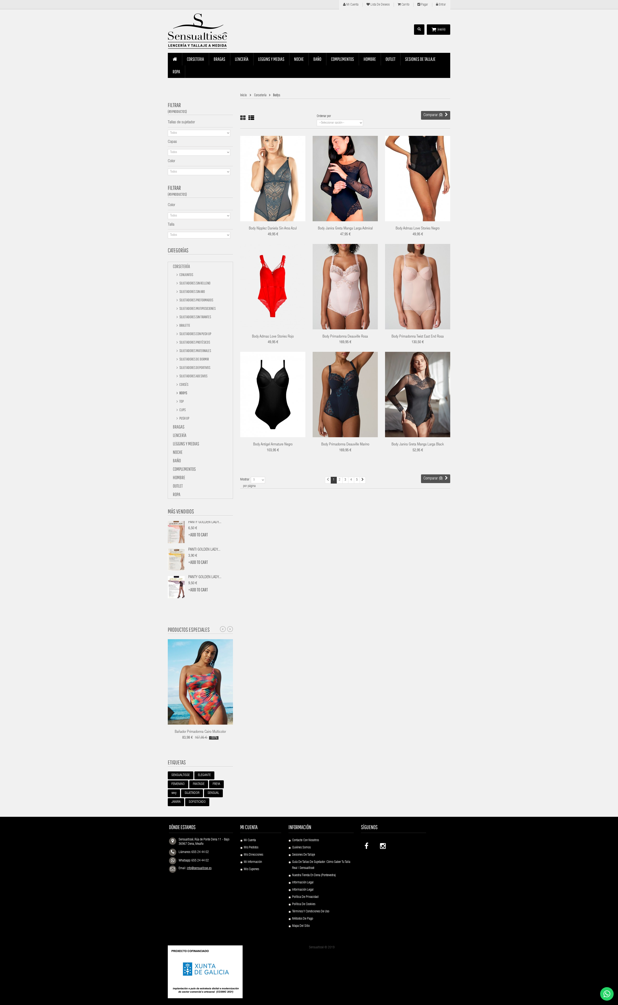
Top (181, 401)
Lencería (179, 435)
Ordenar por (324, 116)
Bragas (178, 427)
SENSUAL (213, 793)
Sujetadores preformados (196, 300)
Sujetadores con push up (195, 334)
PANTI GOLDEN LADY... (204, 550)
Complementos (184, 469)
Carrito (405, 5)
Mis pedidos (251, 847)
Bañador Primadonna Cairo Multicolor (200, 732)
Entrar (442, 5)
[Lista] (251, 118)
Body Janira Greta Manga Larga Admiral (345, 229)
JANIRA (176, 802)
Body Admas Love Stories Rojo (273, 337)
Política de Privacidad (305, 897)
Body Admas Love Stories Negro (418, 229)
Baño (177, 460)
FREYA (216, 784)
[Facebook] (367, 845)
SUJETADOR (192, 793)
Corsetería (181, 266)
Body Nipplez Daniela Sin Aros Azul (273, 229)
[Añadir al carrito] (257, 172)
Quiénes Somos (301, 847)
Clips (182, 410)
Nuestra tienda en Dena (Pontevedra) (314, 875)
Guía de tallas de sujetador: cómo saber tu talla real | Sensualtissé (321, 865)
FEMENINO (178, 784)
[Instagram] (382, 845)
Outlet (178, 486)
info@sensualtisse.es (199, 868)
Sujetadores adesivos (193, 376)
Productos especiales (189, 629)
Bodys (183, 393)
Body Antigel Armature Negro (273, 445)
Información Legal (303, 882)
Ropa (176, 494)
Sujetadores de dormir (194, 359)
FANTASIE (198, 784)
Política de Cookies (303, 904)
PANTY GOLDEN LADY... (204, 522)
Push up (184, 418)
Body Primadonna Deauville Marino (345, 445)
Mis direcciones (253, 855)
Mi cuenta (352, 5)
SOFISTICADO (197, 802)
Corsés (183, 384)
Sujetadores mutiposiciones (197, 308)
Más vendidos (181, 511)
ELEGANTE (204, 775)
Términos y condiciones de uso (310, 911)
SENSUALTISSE (180, 775)
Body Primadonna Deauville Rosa (345, 337)
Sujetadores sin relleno (195, 283)
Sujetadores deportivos (194, 367)
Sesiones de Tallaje (303, 855)
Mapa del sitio (301, 926)
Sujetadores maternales (195, 350)
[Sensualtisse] (200, 31)
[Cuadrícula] (243, 118)
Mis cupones (251, 869)
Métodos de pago (302, 919)
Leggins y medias (186, 443)
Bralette (184, 325)
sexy (173, 793)
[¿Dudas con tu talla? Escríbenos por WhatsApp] (607, 994)
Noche (178, 452)
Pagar (424, 5)
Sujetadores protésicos (194, 342)
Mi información (253, 862)
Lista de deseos (380, 5)
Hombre (179, 477)
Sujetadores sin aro (192, 291)
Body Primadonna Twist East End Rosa (418, 337)
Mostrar (244, 479)
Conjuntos (186, 274)
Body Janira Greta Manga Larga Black (418, 445)
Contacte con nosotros (305, 840)
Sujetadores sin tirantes (195, 317)
